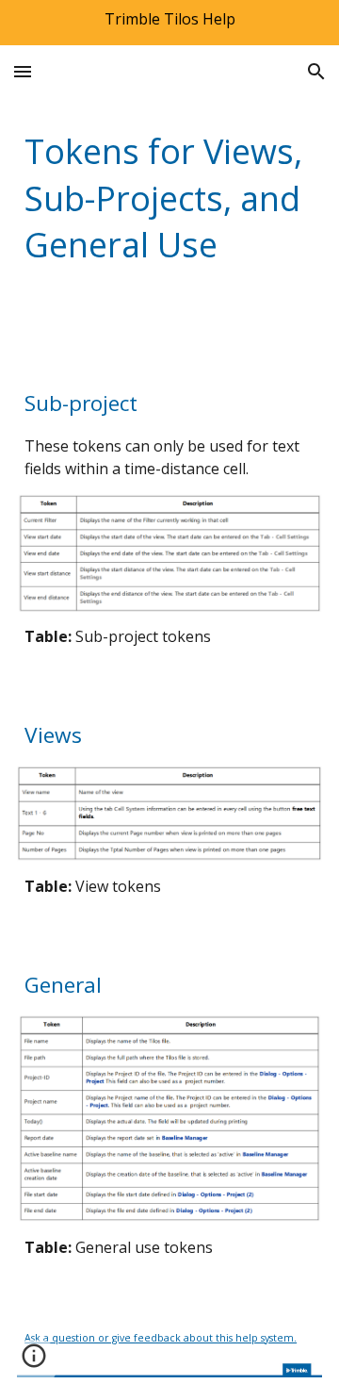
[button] (22, 71)
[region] (169, 22)
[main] (169, 198)
